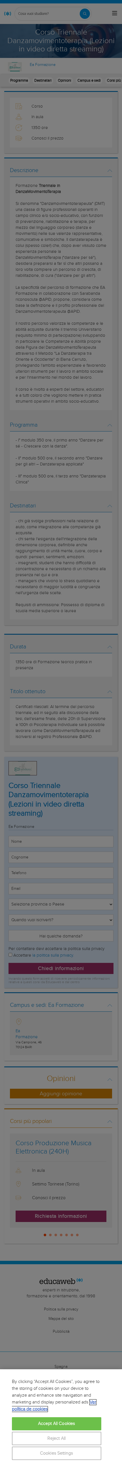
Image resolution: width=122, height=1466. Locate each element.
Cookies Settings (56, 1453)
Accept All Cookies (56, 1423)
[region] (61, 1417)
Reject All (56, 1438)
